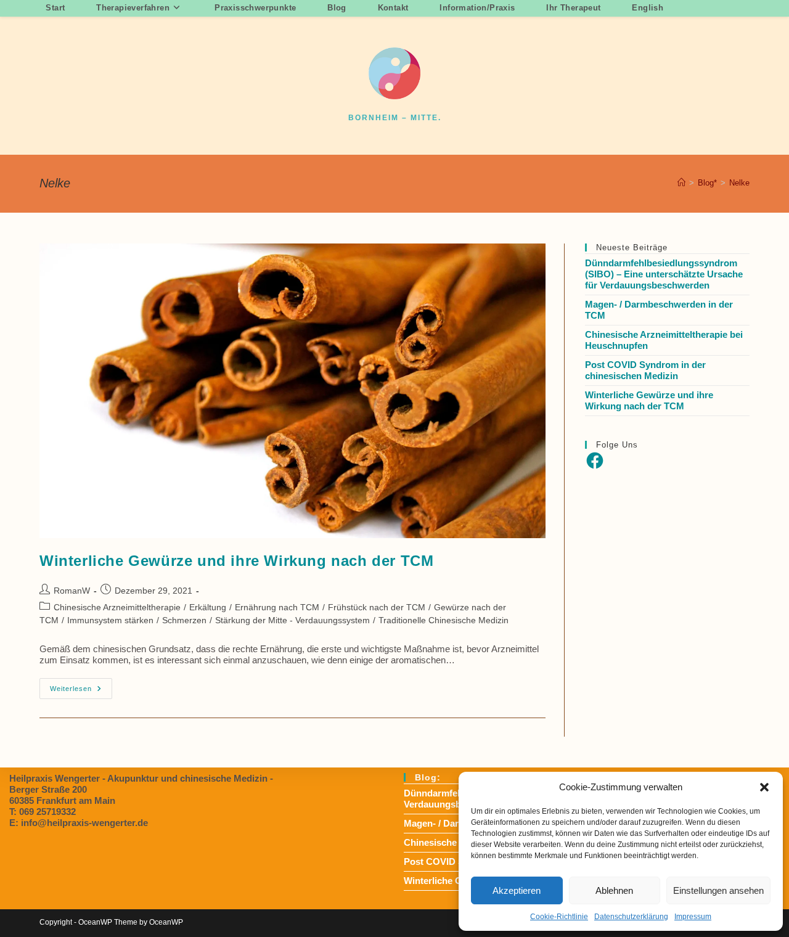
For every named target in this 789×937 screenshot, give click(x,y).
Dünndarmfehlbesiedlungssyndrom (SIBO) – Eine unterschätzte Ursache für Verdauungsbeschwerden (664, 274)
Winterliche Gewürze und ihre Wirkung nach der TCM (236, 560)
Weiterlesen (81, 691)
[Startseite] (681, 182)
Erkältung (207, 607)
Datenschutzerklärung (631, 916)
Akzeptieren (517, 890)
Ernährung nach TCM (277, 607)
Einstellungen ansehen (718, 890)
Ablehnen (614, 890)
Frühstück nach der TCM (376, 607)
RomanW (72, 590)
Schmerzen (184, 620)
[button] (764, 787)
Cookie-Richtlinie (559, 916)
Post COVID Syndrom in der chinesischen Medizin (645, 370)
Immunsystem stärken (110, 620)
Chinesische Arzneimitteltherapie (117, 607)
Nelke (739, 182)
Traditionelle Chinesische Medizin (443, 620)
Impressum (692, 916)
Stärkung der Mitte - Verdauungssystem (292, 620)
